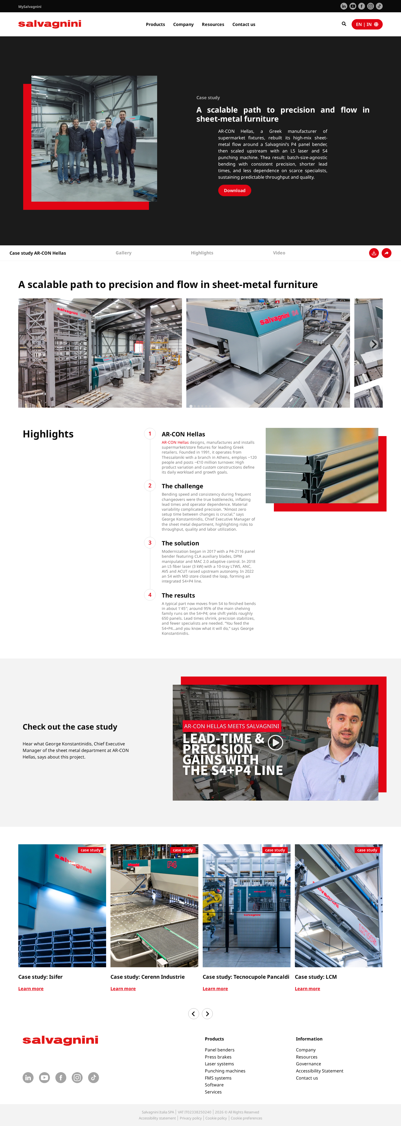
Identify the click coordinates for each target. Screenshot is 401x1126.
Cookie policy (216, 1118)
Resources (213, 24)
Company (183, 24)
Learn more (31, 989)
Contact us (243, 24)
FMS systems (218, 1078)
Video (279, 253)
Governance (308, 1064)
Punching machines (225, 1071)
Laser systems (219, 1064)
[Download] (374, 253)
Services (213, 1092)
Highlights (202, 253)
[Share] (386, 253)
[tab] (190, 406)
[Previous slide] (27, 344)
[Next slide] (374, 344)
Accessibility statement (157, 1118)
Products (155, 24)
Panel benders (220, 1050)
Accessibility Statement (319, 1071)
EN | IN (365, 24)
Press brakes (218, 1057)
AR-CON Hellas (175, 442)
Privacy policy (191, 1118)
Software (214, 1085)
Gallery (123, 253)
